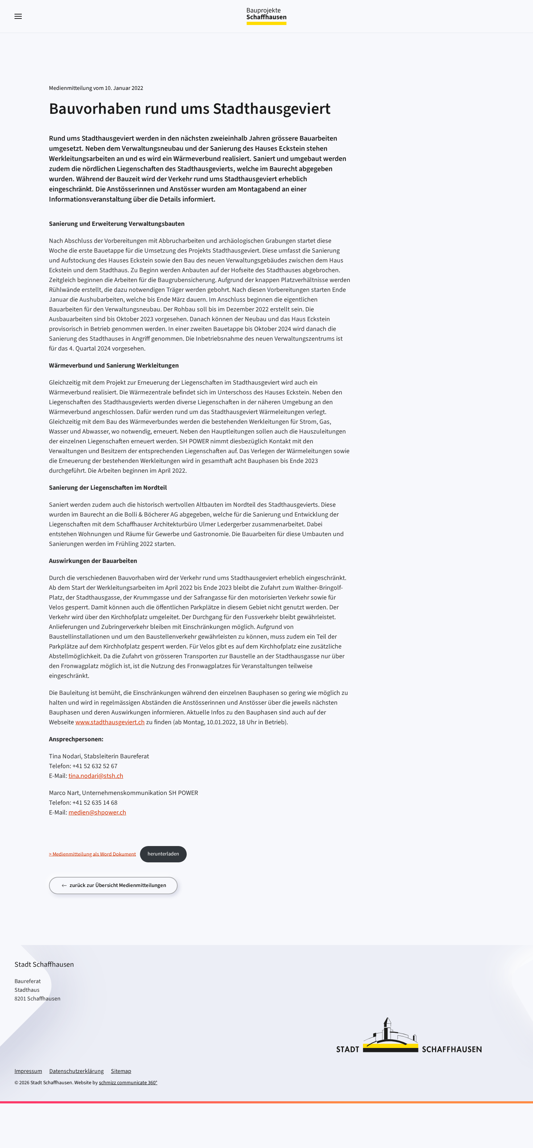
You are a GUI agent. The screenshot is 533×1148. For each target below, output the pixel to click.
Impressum (28, 1071)
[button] (18, 16)
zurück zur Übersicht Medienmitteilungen (118, 885)
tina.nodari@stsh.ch (96, 775)
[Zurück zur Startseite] (266, 16)
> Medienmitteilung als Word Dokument (92, 854)
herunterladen (163, 854)
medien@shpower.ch (97, 812)
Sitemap (121, 1071)
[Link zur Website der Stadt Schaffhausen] (409, 1034)
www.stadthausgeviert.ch (110, 722)
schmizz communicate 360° (128, 1082)
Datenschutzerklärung (76, 1071)
